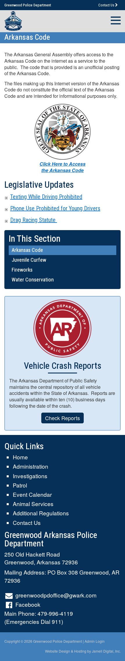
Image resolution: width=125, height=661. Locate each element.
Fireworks (22, 270)
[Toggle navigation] (114, 19)
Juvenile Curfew (29, 260)
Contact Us (106, 5)
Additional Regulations (41, 513)
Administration (30, 466)
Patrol (20, 485)
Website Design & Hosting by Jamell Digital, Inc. (83, 651)
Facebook (27, 604)
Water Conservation (33, 280)
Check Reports (62, 418)
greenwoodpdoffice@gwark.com (56, 595)
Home (20, 457)
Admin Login (95, 641)
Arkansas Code (27, 250)
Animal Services (33, 504)
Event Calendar (32, 494)
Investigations (30, 476)
